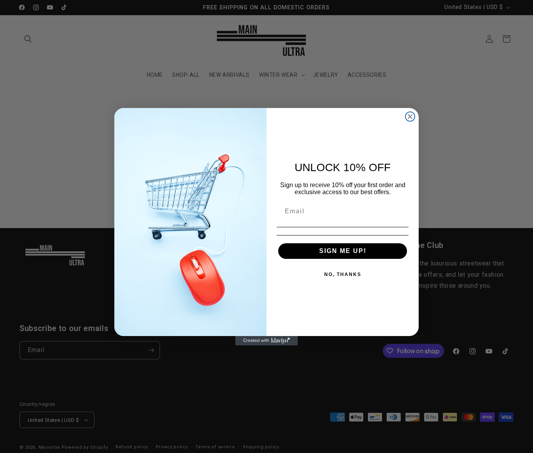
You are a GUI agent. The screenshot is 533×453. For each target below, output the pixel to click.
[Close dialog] (410, 116)
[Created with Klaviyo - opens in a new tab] (266, 340)
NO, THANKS (342, 274)
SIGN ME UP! (342, 251)
